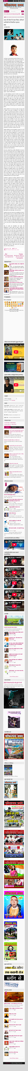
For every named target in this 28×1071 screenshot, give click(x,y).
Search (22, 11)
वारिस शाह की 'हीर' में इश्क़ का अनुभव (15, 1024)
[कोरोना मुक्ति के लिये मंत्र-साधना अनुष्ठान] (6, 1037)
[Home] (5, 17)
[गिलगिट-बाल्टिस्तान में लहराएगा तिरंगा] (6, 666)
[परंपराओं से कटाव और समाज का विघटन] (14, 620)
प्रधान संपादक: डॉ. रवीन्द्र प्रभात (10, 424)
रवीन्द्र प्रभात (15, 248)
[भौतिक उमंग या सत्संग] (6, 1015)
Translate (13, 400)
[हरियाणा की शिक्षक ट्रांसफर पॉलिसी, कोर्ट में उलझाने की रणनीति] (6, 634)
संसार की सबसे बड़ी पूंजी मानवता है (9, 494)
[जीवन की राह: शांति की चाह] (6, 1054)
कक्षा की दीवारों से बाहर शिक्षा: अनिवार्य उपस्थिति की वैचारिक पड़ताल (14, 21)
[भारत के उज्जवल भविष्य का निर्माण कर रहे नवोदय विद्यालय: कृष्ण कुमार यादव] (6, 501)
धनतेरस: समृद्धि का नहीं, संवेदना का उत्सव (15, 1008)
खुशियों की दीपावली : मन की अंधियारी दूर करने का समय (13, 1003)
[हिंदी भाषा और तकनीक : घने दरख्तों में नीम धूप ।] (6, 529)
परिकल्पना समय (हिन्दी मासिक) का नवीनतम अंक (11, 440)
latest (15, 249)
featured (12, 249)
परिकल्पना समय (8, 1063)
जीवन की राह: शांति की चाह (13, 1052)
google (17, 1)
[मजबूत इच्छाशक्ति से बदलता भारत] (6, 508)
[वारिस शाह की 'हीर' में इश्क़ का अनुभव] (6, 1026)
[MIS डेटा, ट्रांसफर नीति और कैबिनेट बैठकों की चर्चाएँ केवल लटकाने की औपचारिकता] (6, 645)
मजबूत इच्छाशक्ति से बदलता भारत (14, 506)
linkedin (20, 1)
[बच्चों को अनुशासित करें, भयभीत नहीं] (6, 522)
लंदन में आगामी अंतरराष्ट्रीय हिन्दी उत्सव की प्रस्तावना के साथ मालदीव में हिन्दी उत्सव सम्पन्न (16, 432)
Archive (20, 427)
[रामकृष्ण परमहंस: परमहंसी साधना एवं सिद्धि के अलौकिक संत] (6, 1043)
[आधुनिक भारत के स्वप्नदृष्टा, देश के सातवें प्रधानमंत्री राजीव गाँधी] (6, 656)
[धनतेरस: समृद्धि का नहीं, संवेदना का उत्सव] (6, 1010)
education (9, 249)
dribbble (22, 1)
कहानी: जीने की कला (12, 513)
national (18, 249)
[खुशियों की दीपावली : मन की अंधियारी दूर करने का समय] (14, 997)
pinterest (24, 1)
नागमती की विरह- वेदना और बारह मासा (15, 445)
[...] (11, 269)
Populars (7, 427)
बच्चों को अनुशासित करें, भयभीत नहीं (15, 520)
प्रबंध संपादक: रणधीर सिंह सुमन (10, 422)
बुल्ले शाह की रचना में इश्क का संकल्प (15, 1030)
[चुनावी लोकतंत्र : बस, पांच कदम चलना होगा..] (6, 672)
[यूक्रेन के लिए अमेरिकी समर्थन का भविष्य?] (6, 650)
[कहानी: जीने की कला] (6, 514)
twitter (13, 1)
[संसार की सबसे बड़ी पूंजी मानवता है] (14, 488)
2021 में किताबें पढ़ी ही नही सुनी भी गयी (13, 683)
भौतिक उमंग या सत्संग (12, 1013)
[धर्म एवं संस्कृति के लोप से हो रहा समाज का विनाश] (6, 1021)
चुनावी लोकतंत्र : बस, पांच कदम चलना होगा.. (16, 670)
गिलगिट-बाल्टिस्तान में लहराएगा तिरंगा (15, 665)
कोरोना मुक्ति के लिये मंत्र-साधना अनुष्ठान (15, 1035)
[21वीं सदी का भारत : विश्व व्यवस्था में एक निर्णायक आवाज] (6, 639)
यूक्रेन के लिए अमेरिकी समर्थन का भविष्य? (16, 648)
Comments (14, 427)
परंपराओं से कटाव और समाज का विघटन (10, 627)
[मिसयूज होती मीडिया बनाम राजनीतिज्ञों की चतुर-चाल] (6, 661)
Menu (7, 11)
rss (19, 1)
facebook (15, 1)
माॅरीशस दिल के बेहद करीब (13, 463)
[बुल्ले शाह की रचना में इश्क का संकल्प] (6, 1032)
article (6, 249)
